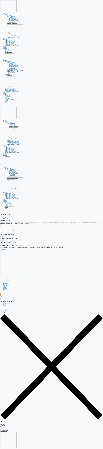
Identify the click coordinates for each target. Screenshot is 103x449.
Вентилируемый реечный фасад (13, 37)
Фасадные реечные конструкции (13, 34)
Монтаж (6, 51)
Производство (7, 49)
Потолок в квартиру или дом (10, 41)
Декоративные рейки (11, 16)
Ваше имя (2, 424)
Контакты (4, 102)
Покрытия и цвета (6, 38)
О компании (5, 48)
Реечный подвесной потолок (12, 23)
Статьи (6, 101)
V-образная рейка (12, 21)
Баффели (8, 73)
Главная (4, 13)
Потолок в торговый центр (10, 42)
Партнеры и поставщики (9, 53)
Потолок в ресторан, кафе (9, 43)
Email (1, 426)
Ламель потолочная (12, 18)
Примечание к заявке (4, 430)
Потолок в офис (8, 40)
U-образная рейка (12, 22)
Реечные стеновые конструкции (13, 30)
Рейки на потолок (8, 15)
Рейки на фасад (7, 32)
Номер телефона (3, 425)
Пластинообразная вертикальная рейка (14, 36)
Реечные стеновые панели (11, 29)
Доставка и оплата (8, 50)
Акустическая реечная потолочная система (15, 24)
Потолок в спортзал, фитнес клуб (11, 44)
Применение (5, 39)
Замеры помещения (8, 52)
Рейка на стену (9, 28)
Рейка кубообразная (12, 17)
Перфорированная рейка (13, 20)
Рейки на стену (7, 27)
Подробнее (2, 227)
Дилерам (6, 54)
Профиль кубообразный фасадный (13, 35)
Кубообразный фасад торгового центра (12, 45)
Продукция (5, 14)
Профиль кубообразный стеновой (13, 31)
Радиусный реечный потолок (12, 25)
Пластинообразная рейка (13, 19)
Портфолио (5, 46)
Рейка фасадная (10, 33)
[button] (51, 57)
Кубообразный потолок (11, 72)
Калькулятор (5, 47)
